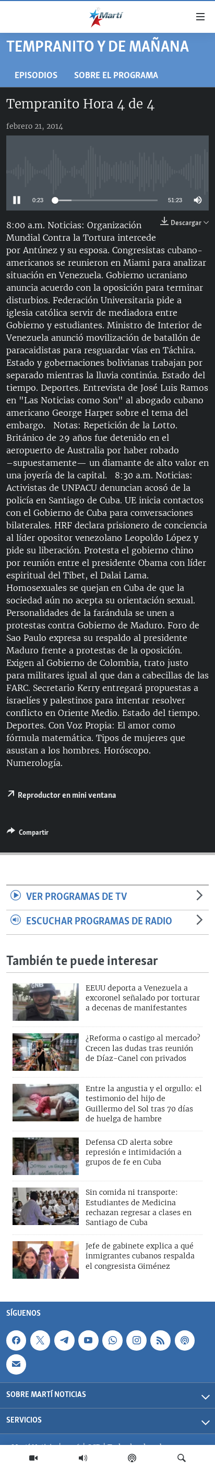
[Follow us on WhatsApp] (112, 1340)
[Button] (28, 834)
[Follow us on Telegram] (64, 1340)
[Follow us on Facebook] (16, 1340)
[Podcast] (132, 1458)
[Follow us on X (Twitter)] (40, 1340)
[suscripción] (16, 1364)
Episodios (36, 76)
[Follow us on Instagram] (136, 1340)
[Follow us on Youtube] (88, 1340)
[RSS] (160, 1340)
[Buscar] (181, 1458)
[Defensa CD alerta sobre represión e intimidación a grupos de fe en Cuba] (46, 1156)
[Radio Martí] (83, 1458)
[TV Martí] (33, 1458)
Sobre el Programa (116, 76)
